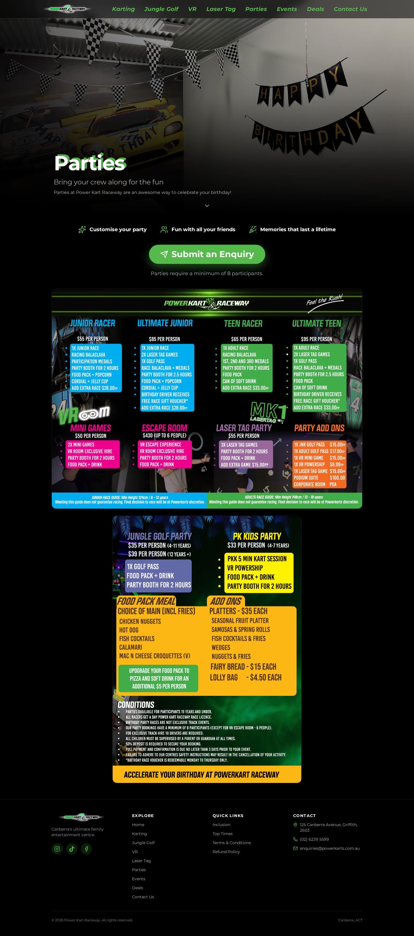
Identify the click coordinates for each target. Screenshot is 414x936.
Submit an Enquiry (213, 254)
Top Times (223, 833)
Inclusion (221, 824)
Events (287, 9)
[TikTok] (71, 849)
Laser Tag (221, 9)
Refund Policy (226, 851)
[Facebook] (86, 849)
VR (192, 9)
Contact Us (350, 9)
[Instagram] (57, 849)
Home (138, 824)
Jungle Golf (161, 9)
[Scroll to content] (207, 205)
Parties (256, 9)
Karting (123, 9)
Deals (315, 9)
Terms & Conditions (232, 842)
